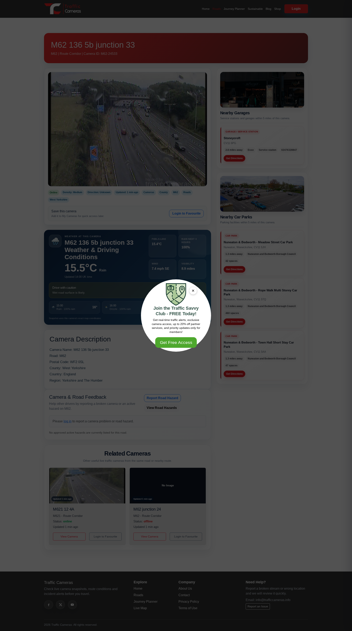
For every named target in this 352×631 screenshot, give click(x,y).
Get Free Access (176, 342)
